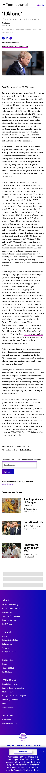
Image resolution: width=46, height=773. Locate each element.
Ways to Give (9, 679)
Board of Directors (9, 620)
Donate (5, 703)
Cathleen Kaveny (32, 509)
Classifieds (6, 720)
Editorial (37, 30)
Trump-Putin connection (24, 307)
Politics (20, 745)
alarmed (39, 188)
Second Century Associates (13, 688)
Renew (5, 664)
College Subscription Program (14, 696)
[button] (3, 39)
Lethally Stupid (26, 450)
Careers (5, 648)
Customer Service (9, 652)
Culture (37, 745)
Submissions (7, 644)
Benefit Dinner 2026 (10, 684)
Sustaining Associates (10, 699)
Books (29, 745)
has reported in (33, 334)
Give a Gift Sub (8, 668)
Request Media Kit (9, 723)
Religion (11, 745)
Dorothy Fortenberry (33, 526)
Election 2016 (8, 30)
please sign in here (14, 762)
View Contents (7, 484)
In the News (7, 612)
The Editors (6, 23)
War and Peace (8, 32)
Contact (5, 636)
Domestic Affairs (23, 30)
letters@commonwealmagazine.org (15, 46)
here (27, 446)
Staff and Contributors (11, 616)
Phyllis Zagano (31, 554)
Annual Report (8, 707)
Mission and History (10, 605)
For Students (7, 672)
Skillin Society (7, 692)
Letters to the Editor (10, 640)
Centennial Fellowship (11, 608)
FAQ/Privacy (7, 624)
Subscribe (40, 5)
